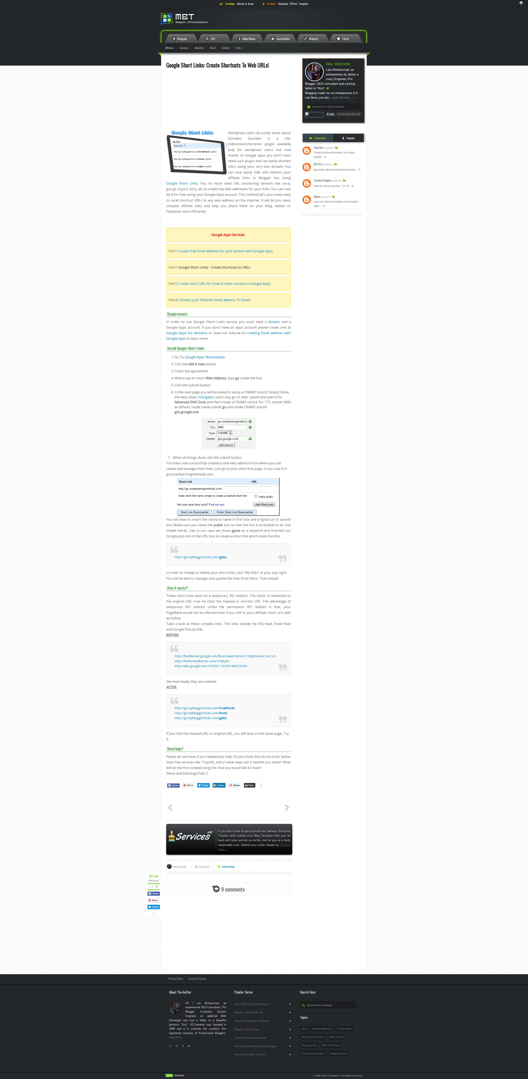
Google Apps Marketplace (205, 357)
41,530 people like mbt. (348, 114)
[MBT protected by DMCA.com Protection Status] (175, 1076)
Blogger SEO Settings (263, 1029)
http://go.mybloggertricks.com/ (201, 557)
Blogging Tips (309, 1045)
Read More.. (176, 1037)
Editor (345, 39)
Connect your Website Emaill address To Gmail (214, 300)
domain (274, 322)
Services (184, 48)
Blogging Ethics (338, 1053)
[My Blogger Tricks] (206, 20)
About (213, 48)
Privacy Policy (176, 978)
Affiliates (169, 48)
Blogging (182, 39)
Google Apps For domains (186, 333)
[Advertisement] (228, 101)
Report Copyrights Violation (263, 1054)
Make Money (248, 39)
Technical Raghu (322, 180)
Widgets (313, 39)
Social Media (283, 39)
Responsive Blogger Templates (263, 1021)
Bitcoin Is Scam (245, 4)
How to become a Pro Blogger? (263, 1004)
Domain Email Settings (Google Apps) (263, 1046)
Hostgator (206, 397)
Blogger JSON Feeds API (263, 1012)
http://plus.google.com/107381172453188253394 (211, 666)
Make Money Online (313, 1037)
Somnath (318, 147)
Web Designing (330, 1045)
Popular (350, 138)
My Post (318, 164)
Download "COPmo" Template (293, 4)
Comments (320, 138)
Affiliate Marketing (322, 1028)
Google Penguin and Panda (263, 1038)
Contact (225, 48)
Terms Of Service (197, 978)
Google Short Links (182, 183)
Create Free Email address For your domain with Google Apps (225, 251)
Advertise (199, 48)
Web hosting (336, 1037)
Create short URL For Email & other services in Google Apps (224, 283)
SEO (212, 39)
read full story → (342, 97)
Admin (317, 197)
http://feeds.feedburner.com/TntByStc (202, 661)
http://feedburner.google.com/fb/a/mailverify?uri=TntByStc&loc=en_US (225, 656)
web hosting (228, 866)
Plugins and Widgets (313, 1053)
